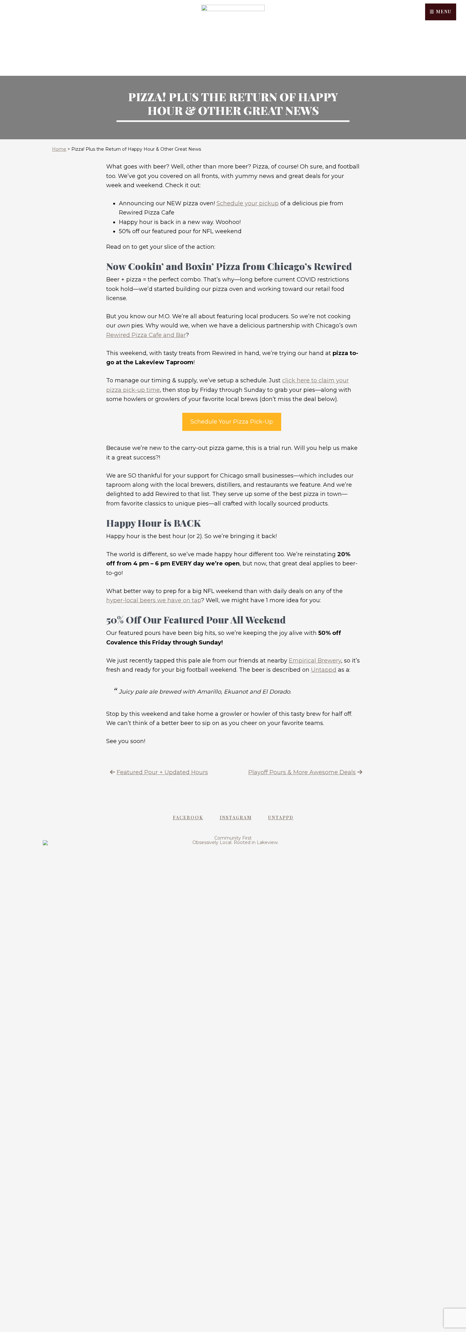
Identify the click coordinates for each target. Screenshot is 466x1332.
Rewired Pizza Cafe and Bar (146, 335)
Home (59, 149)
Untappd (323, 669)
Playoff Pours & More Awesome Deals (302, 772)
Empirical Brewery (315, 660)
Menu (442, 12)
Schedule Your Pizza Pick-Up (232, 421)
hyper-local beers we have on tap (153, 600)
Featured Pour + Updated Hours (162, 772)
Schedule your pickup (248, 203)
